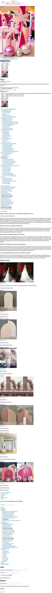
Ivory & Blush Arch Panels (6, 345)
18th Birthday (6, 132)
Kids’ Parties (6, 57)
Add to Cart (3, 91)
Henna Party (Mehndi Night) (9, 116)
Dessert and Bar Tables (6, 208)
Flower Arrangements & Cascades (10, 123)
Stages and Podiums (6, 189)
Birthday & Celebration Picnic (9, 180)
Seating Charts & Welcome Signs (10, 121)
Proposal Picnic (6, 182)
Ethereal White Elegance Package (7, 459)
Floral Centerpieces (7, 125)
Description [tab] (4, 211)
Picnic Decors (4, 192)
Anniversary (5, 137)
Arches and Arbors (5, 185)
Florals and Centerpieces (7, 203)
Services (3, 510)
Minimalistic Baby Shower (9, 148)
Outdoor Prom (6, 156)
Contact (3, 495)
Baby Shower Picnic (7, 179)
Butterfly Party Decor (6, 201)
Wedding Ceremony (7, 119)
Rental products (5, 523)
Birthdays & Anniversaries (7, 129)
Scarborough (6, 63)
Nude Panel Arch (4, 316)
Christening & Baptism (6, 138)
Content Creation (7, 168)
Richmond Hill (6, 552)
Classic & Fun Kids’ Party (8, 160)
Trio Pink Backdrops (4, 487)
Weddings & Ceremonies (7, 118)
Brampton (5, 560)
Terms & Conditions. (19, 96)
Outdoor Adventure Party (9, 163)
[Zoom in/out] (0, 591)
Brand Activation (6, 166)
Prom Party (5, 155)
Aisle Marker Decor (7, 120)
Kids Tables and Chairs (6, 197)
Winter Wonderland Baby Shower (10, 151)
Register (2, 588)
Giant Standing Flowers (6, 200)
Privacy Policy (4, 493)
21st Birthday (6, 133)
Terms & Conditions (5, 492)
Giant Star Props (5, 198)
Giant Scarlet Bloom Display (6, 288)
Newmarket (5, 557)
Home (1, 57)
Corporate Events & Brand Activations (10, 165)
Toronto (4, 550)
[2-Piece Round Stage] (4, 70)
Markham (5, 555)
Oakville (4, 561)
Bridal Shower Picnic (7, 178)
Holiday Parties (6, 171)
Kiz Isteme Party (6, 113)
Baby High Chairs (5, 205)
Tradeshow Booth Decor (8, 174)
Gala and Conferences (8, 173)
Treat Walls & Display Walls (7, 188)
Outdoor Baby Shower (8, 150)
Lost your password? (5, 577)
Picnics (3, 177)
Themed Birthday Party (8, 159)
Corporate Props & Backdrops (10, 175)
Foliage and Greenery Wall (7, 202)
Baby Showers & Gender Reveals (8, 143)
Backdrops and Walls (6, 207)
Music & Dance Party (7, 164)
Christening (5, 139)
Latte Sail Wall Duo (4, 430)
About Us (3, 509)
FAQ (2, 498)
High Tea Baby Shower (8, 145)
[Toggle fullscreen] (1, 591)
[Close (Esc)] (4, 591)
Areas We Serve (5, 548)
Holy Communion (7, 142)
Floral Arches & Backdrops (9, 124)
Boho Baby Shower (7, 147)
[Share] (3, 591)
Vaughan (5, 553)
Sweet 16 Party (6, 130)
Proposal (5, 114)
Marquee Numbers (5, 193)
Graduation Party (7, 154)
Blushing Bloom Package (5, 402)
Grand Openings (6, 170)
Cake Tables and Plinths (6, 191)
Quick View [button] (2, 283)
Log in (10, 575)
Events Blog (4, 497)
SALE (2, 496)
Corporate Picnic (6, 183)
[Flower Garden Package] (4, 77)
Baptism (4, 141)
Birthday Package (7, 136)
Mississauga (5, 559)
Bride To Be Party (7, 111)
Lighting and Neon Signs (6, 194)
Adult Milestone (6, 134)
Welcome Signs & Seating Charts (10, 59)
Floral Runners (6, 127)
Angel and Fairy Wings (6, 206)
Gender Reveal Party (7, 146)
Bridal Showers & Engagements (8, 109)
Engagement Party (7, 110)
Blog (2, 562)
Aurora (4, 556)
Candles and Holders (7, 128)
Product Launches (7, 169)
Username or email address (6, 570)
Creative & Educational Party (9, 161)
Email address (3, 583)
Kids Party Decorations (15, 57)
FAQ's (11, 96)
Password (2, 572)
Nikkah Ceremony (7, 115)
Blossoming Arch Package (6, 373)
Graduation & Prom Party (7, 152)
